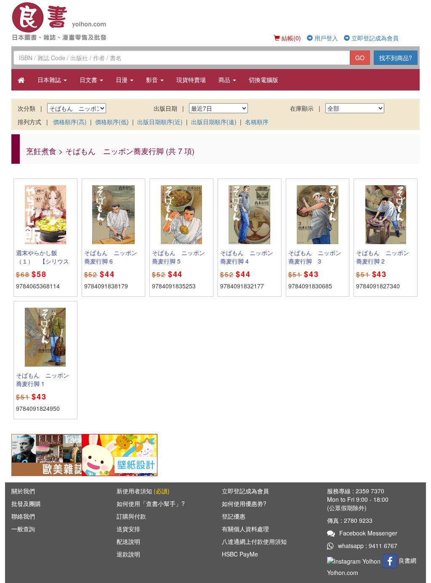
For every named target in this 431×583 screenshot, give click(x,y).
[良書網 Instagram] (355, 560)
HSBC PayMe (240, 554)
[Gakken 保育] (119, 454)
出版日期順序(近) (160, 121)
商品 (225, 79)
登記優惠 (233, 516)
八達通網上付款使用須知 (254, 541)
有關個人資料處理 (245, 528)
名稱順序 (257, 121)
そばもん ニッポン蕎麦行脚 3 (314, 256)
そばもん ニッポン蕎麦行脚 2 (382, 256)
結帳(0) (290, 38)
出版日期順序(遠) (214, 121)
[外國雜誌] (49, 454)
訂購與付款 (131, 516)
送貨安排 (128, 528)
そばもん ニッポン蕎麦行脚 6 (110, 256)
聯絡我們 (23, 516)
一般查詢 (23, 528)
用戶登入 (325, 38)
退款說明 (128, 554)
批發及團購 (26, 503)
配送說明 (128, 541)
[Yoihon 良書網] (60, 21)
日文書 (89, 79)
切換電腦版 (263, 79)
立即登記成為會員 (374, 38)
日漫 (122, 79)
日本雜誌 (50, 79)
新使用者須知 (143, 491)
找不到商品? (395, 57)
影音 (153, 79)
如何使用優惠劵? (244, 503)
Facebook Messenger (368, 533)
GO (359, 57)
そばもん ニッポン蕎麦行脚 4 (246, 256)
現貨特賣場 (191, 79)
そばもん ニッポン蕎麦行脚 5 (178, 256)
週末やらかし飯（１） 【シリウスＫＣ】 (42, 261)
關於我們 (23, 491)
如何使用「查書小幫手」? (151, 503)
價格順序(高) (70, 121)
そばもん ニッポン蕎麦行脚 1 (42, 379)
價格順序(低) (112, 121)
